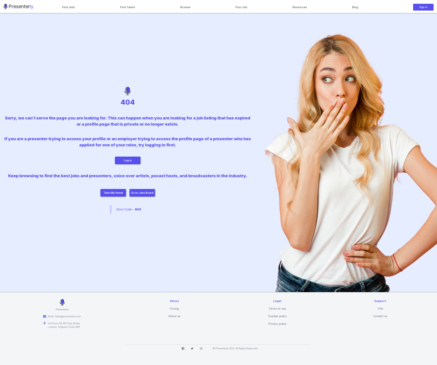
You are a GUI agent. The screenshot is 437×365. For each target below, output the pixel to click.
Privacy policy (277, 323)
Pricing (174, 308)
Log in (128, 160)
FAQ (380, 308)
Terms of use (277, 308)
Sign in (423, 7)
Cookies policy (277, 316)
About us (174, 316)
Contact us (380, 316)
